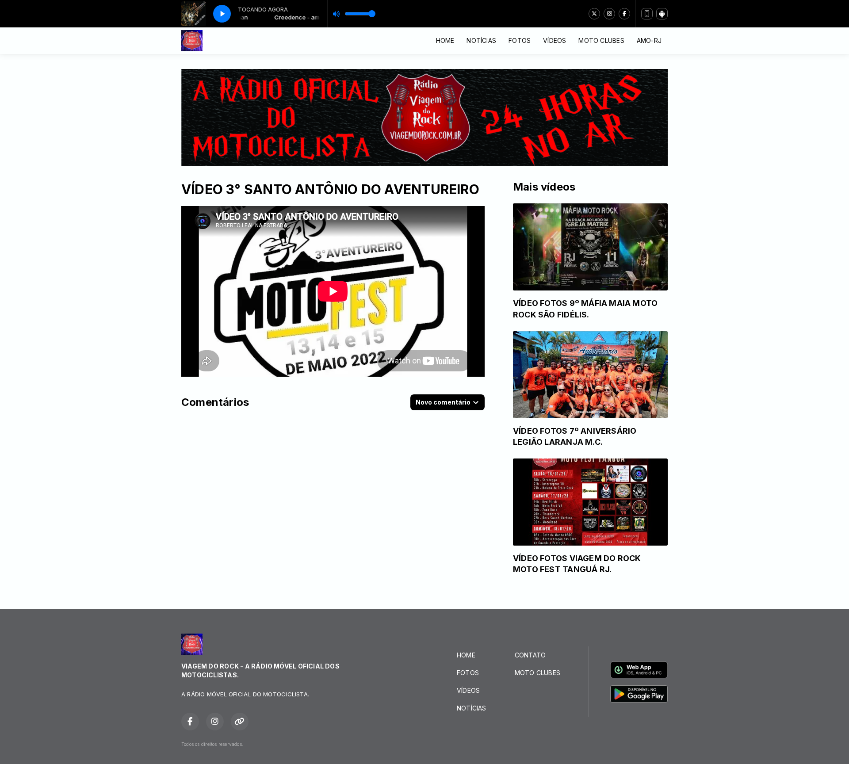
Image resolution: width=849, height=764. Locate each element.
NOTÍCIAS (481, 40)
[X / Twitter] (594, 13)
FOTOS (520, 40)
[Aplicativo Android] (662, 13)
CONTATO (530, 655)
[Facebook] (624, 13)
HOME (445, 40)
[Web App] (647, 13)
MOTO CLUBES (601, 40)
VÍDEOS (554, 40)
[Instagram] (609, 13)
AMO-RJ (649, 40)
